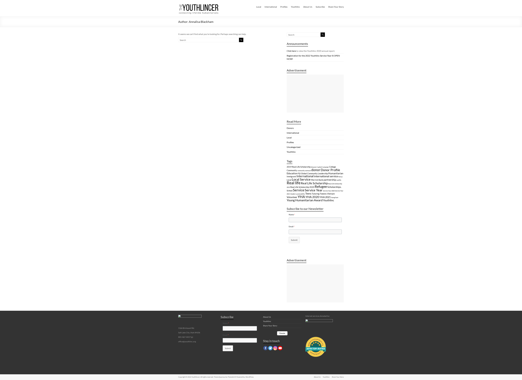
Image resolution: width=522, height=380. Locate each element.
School (290, 190)
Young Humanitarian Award (305, 200)
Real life (293, 182)
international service (326, 176)
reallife (338, 180)
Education (292, 173)
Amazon (313, 167)
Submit (294, 240)
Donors (290, 128)
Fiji (299, 173)
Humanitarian (335, 173)
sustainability (300, 194)
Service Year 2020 (329, 191)
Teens (308, 193)
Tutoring (315, 193)
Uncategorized (293, 147)
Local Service (301, 179)
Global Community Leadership (314, 173)
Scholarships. (334, 186)
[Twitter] (270, 348)
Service (298, 190)
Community (292, 170)
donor (315, 170)
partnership (330, 179)
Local (258, 6)
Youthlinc (295, 6)
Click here (291, 51)
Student (293, 194)
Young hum (334, 197)
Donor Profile (330, 170)
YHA (301, 196)
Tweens (323, 193)
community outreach (304, 170)
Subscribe (320, 6)
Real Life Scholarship (314, 183)
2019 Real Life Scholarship (299, 167)
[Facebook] (265, 348)
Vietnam (331, 193)
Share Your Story (336, 6)
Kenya (340, 177)
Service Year (314, 190)
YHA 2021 (325, 197)
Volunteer (292, 197)
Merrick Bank (317, 180)
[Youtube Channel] (280, 348)
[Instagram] (275, 348)
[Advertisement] (315, 94)
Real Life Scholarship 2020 (302, 187)
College (332, 167)
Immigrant (291, 176)
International (271, 6)
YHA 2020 (312, 197)
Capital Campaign (323, 167)
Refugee (321, 186)
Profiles (284, 6)
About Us (307, 6)
